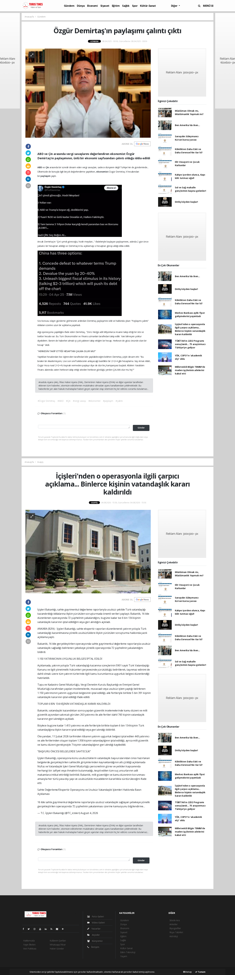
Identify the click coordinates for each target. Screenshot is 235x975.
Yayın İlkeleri (29, 944)
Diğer (174, 6)
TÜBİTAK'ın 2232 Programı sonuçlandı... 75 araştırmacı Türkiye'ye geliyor (190, 344)
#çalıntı (119, 400)
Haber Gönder (57, 948)
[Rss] (53, 928)
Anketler (173, 924)
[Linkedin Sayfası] (47, 928)
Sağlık (125, 6)
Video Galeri (98, 922)
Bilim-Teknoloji (127, 952)
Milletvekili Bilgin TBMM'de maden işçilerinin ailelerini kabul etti (190, 370)
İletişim (95, 946)
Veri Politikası (29, 948)
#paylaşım (108, 400)
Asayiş (40, 462)
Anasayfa (29, 16)
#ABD (61, 400)
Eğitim (116, 6)
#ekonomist (94, 400)
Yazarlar (96, 928)
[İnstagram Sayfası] (36, 928)
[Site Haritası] (58, 928)
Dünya (81, 6)
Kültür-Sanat (148, 6)
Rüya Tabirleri (176, 932)
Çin (48, 167)
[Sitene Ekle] (64, 928)
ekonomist (102, 171)
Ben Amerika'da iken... (187, 125)
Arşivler (95, 934)
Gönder (141, 427)
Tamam (201, 971)
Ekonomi (92, 6)
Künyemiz (97, 940)
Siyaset (104, 6)
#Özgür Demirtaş (46, 400)
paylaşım (45, 175)
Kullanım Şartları (58, 940)
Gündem (69, 6)
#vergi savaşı (79, 400)
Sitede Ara (174, 920)
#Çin (68, 400)
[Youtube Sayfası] (41, 928)
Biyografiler (175, 928)
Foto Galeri (97, 916)
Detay (188, 971)
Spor (134, 6)
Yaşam (123, 956)
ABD (40, 167)
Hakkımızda (29, 940)
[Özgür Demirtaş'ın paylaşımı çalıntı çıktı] (88, 92)
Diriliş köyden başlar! (186, 201)
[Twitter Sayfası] (30, 928)
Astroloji (173, 936)
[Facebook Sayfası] (25, 928)
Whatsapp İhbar (58, 944)
